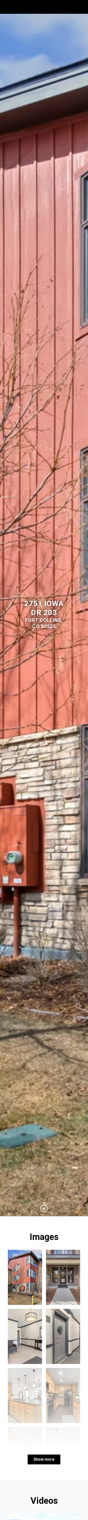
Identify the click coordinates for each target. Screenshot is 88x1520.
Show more (44, 1459)
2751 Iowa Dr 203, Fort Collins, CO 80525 (40, 6)
